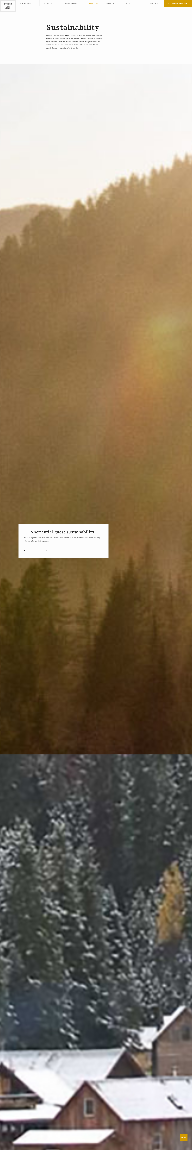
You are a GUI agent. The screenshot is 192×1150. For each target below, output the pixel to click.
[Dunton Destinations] (8, 11)
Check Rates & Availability (178, 3)
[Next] (46, 550)
